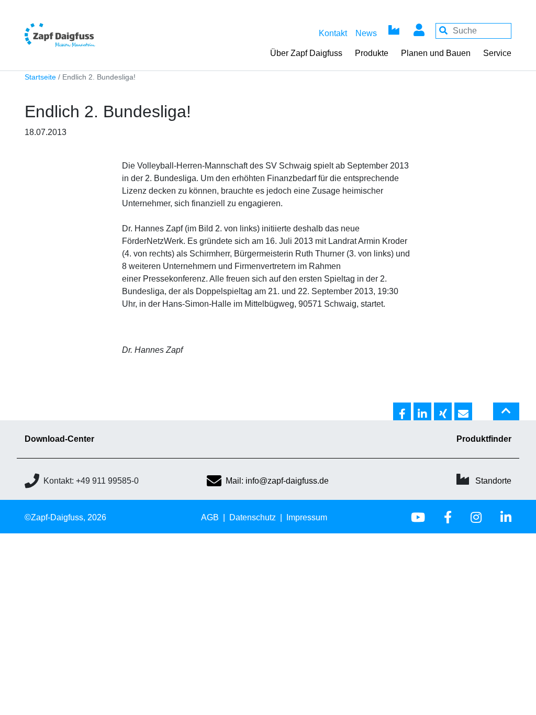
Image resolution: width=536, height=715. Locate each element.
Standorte (493, 480)
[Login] (418, 31)
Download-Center (59, 438)
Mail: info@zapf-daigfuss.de (277, 480)
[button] (402, 412)
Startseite (40, 77)
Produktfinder (483, 438)
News (366, 33)
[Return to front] (83, 35)
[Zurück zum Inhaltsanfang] (506, 416)
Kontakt (333, 33)
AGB (210, 517)
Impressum (306, 517)
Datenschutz (252, 517)
